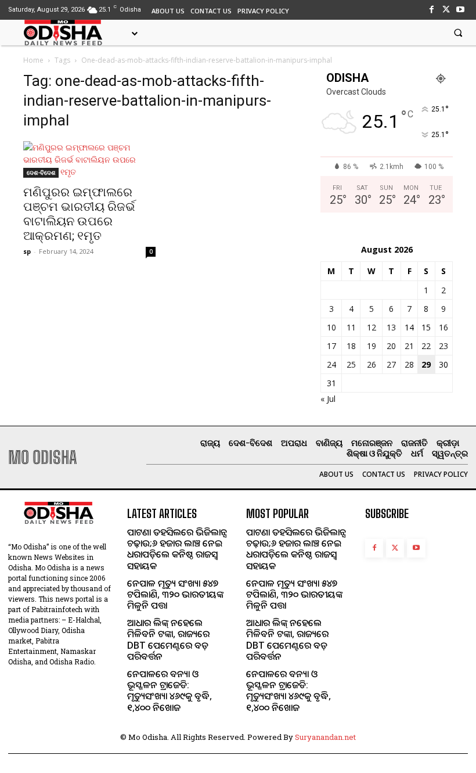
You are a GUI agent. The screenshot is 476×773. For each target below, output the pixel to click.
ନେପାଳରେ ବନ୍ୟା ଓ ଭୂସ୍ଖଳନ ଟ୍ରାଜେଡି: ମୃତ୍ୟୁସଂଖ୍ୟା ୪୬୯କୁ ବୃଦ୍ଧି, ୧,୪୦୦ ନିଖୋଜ (169, 690)
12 (371, 327)
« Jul (328, 398)
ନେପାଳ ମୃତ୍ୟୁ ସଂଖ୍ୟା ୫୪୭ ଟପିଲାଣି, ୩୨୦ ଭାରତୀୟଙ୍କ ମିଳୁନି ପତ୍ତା (175, 594)
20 (391, 345)
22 (426, 345)
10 (331, 327)
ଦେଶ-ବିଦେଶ (41, 172)
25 (351, 364)
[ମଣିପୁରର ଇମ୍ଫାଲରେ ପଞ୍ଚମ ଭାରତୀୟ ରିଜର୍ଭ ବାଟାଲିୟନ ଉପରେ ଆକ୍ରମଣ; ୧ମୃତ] (89, 159)
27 (391, 364)
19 (371, 345)
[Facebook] (431, 9)
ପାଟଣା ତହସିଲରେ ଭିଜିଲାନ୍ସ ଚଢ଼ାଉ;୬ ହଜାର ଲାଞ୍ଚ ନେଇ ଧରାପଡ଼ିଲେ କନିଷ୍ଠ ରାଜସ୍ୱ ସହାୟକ (177, 549)
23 (443, 345)
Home (33, 60)
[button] (458, 32)
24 (331, 364)
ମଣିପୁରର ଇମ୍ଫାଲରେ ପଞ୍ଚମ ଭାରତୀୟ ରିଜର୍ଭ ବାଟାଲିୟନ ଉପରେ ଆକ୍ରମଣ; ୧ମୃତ (79, 214)
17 (331, 345)
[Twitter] (446, 9)
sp (27, 251)
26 (371, 364)
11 (351, 327)
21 (409, 345)
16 (443, 327)
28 (409, 364)
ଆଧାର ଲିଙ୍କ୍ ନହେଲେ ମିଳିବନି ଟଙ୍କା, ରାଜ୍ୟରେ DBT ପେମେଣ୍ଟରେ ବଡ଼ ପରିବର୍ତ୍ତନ (168, 639)
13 (391, 327)
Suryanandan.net (325, 737)
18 (351, 345)
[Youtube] (460, 9)
